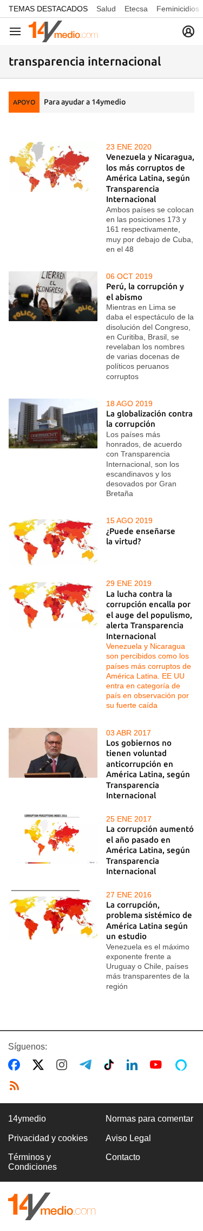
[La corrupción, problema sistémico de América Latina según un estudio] (53, 915)
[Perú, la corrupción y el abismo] (53, 296)
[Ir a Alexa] (183, 1064)
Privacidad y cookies (48, 1138)
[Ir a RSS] (16, 1085)
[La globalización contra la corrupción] (53, 423)
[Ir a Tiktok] (111, 1064)
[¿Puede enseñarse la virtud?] (53, 540)
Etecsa (136, 8)
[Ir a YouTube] (158, 1064)
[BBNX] (52, 1206)
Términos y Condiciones (32, 1161)
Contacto (123, 1157)
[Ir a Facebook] (16, 1064)
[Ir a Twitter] (40, 1064)
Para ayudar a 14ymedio (85, 101)
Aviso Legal (128, 1138)
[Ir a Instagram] (63, 1064)
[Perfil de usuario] (188, 31)
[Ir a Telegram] (88, 1064)
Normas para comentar (149, 1118)
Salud (106, 8)
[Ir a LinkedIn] (134, 1064)
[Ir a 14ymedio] (63, 31)
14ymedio (27, 1118)
